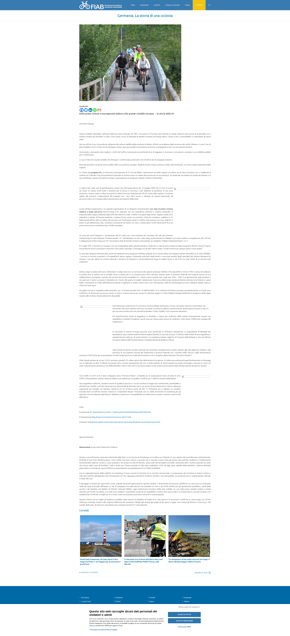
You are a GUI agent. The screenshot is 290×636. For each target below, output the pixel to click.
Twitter (187, 601)
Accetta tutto (184, 614)
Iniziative (119, 597)
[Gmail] (99, 110)
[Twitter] (86, 110)
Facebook (187, 597)
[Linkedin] (90, 110)
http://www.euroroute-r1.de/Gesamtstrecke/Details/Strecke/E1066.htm (122, 412)
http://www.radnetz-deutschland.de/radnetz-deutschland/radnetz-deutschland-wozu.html (124, 422)
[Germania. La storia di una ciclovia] (130, 62)
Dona (152, 601)
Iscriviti (152, 597)
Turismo (94, 572)
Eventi (118, 601)
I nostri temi (86, 601)
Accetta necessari (184, 621)
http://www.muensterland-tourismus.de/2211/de (111, 417)
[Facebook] (81, 110)
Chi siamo (85, 597)
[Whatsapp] (95, 110)
